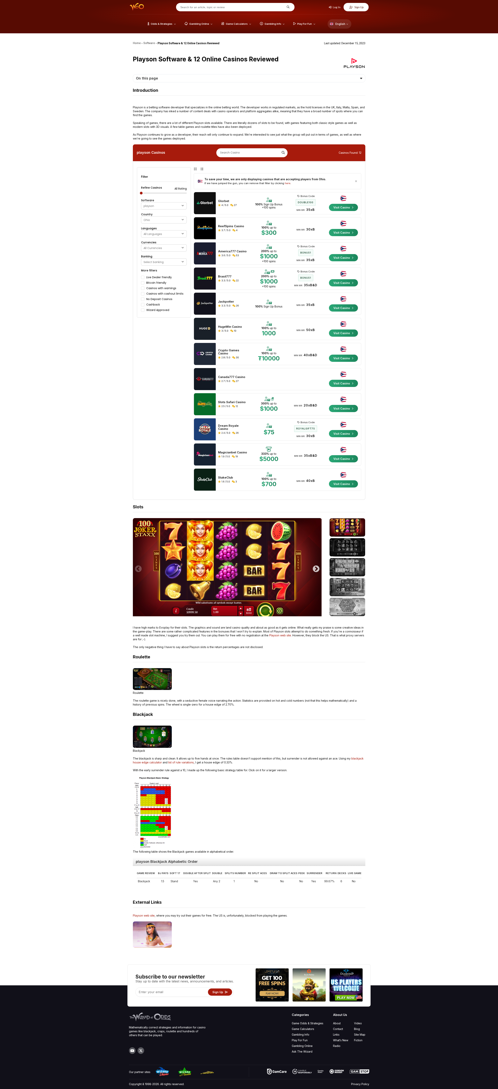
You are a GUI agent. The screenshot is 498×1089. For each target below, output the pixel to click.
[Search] (283, 152)
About (337, 1023)
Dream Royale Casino (228, 427)
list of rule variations (181, 762)
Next (316, 567)
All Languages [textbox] (153, 234)
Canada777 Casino (231, 377)
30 (237, 357)
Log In (336, 7)
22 (237, 280)
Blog (357, 1029)
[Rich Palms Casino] (309, 985)
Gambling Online (302, 1045)
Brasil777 (224, 276)
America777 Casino (232, 251)
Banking (146, 256)
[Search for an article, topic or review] (288, 7)
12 (236, 406)
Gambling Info (300, 1034)
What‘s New (340, 1040)
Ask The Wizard (302, 1051)
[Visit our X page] (141, 1050)
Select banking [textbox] (154, 262)
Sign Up (359, 7)
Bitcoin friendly (156, 283)
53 (237, 255)
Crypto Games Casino (228, 352)
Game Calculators (303, 1029)
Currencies (148, 242)
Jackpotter (226, 301)
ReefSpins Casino (231, 226)
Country (147, 214)
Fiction (358, 1040)
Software (147, 200)
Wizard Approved (157, 310)
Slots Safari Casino (232, 402)
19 (236, 456)
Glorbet (223, 201)
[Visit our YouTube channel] (132, 1050)
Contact (338, 1029)
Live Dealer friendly (159, 277)
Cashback (153, 304)
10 (234, 330)
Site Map (359, 1034)
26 (237, 305)
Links (336, 1034)
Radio (336, 1045)
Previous (138, 567)
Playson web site (280, 635)
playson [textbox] (149, 206)
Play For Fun (300, 1040)
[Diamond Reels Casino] (346, 985)
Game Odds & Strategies (307, 1023)
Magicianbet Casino (232, 452)
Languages (149, 228)
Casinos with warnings (161, 288)
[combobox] (164, 205)
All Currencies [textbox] (153, 248)
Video (358, 1023)
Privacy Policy (360, 1084)
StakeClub (225, 477)
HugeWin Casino (230, 326)
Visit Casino (342, 207)
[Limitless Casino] (272, 985)
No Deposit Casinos (159, 299)
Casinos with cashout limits (164, 294)
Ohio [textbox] (147, 220)
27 (235, 205)
